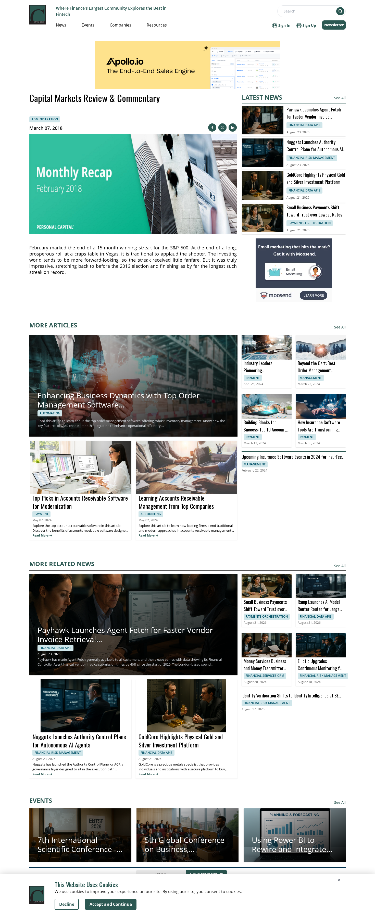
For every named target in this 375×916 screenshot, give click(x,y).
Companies (120, 25)
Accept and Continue (111, 904)
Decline (66, 904)
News (61, 25)
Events (88, 25)
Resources (157, 25)
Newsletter (334, 24)
